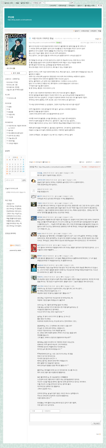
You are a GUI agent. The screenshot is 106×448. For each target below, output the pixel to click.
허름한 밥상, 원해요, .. (14, 221)
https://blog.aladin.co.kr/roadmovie (20, 20)
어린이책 (11, 114)
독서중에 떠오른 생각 (15, 133)
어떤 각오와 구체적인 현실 (43, 38)
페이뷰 (10, 130)
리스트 (7, 95)
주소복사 (84, 167)
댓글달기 (67, 173)
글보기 (77, 31)
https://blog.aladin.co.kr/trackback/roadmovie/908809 (55, 167)
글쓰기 (79, 5)
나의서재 (53, 5)
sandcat (40, 265)
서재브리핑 (62, 5)
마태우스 (40, 277)
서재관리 (72, 5)
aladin (19, 250)
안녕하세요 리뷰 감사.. (14, 211)
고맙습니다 (10, 204)
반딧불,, (40, 173)
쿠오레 (11, 17)
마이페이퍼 (9, 122)
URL (72, 173)
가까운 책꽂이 (13, 143)
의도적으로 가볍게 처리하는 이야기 (66, 38)
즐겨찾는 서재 (89, 5)
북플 (17, 3)
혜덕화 (39, 217)
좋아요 (81, 162)
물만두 (39, 196)
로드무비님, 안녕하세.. (14, 206)
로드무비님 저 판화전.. (14, 209)
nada (39, 233)
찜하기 (98, 162)
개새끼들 (11, 141)
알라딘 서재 (8, 3)
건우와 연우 (41, 180)
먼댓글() (39, 162)
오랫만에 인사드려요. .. (14, 216)
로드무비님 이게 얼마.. (14, 226)
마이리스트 (12, 98)
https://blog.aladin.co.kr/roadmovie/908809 (42, 42)
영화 (10, 107)
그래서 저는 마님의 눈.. (14, 213)
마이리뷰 (8, 103)
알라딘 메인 (25, 3)
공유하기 (89, 162)
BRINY (39, 256)
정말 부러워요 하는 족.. (14, 223)
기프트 (10, 117)
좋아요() (46, 162)
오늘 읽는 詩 (12, 138)
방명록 (7, 151)
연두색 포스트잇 (14, 136)
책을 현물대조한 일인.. (14, 218)
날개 (38, 245)
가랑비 (39, 203)
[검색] (24, 180)
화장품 (10, 112)
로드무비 (83, 42)
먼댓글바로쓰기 (94, 167)
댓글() (98, 39)
